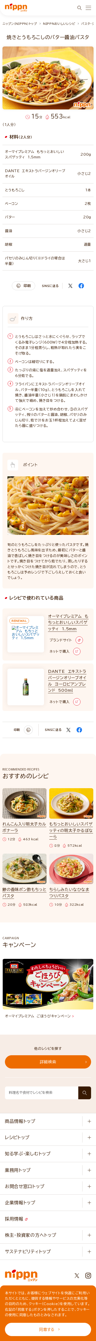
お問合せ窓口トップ (24, 1186)
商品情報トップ (20, 1121)
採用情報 (15, 1219)
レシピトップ (17, 1137)
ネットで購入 (59, 651)
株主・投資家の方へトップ (30, 1235)
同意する (46, 1329)
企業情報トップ (20, 1202)
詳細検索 (48, 1062)
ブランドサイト (60, 640)
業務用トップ (18, 1170)
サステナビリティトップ (28, 1251)
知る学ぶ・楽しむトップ (28, 1153)
